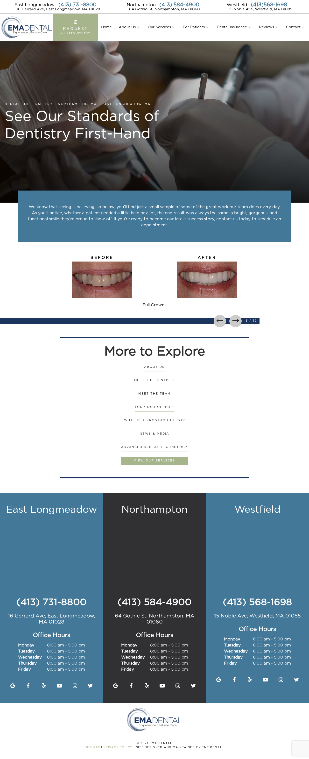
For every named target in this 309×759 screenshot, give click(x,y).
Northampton (141, 5)
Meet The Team (154, 393)
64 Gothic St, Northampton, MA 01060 (164, 9)
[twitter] (90, 686)
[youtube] (59, 686)
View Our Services (154, 460)
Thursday (27, 663)
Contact (293, 27)
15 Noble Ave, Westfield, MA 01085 (260, 9)
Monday (26, 645)
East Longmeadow (34, 5)
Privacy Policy (118, 747)
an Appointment (75, 30)
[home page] (26, 27)
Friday (24, 669)
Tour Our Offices (154, 407)
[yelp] (44, 686)
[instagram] (75, 686)
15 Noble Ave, (257, 616)
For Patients (194, 27)
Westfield (237, 5)
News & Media (154, 434)
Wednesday (30, 657)
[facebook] (28, 686)
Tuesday (26, 651)
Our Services (159, 27)
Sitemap (92, 747)
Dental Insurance (232, 27)
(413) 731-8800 (77, 5)
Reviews (266, 27)
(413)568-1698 (269, 5)
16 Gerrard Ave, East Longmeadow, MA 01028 (58, 9)
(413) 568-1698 (257, 602)
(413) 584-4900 (179, 5)
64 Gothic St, (154, 619)
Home (106, 27)
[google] (12, 686)
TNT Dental (213, 747)
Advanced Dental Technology (154, 447)
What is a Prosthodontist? (154, 420)
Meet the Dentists (154, 380)
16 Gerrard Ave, (51, 619)
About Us (127, 27)
